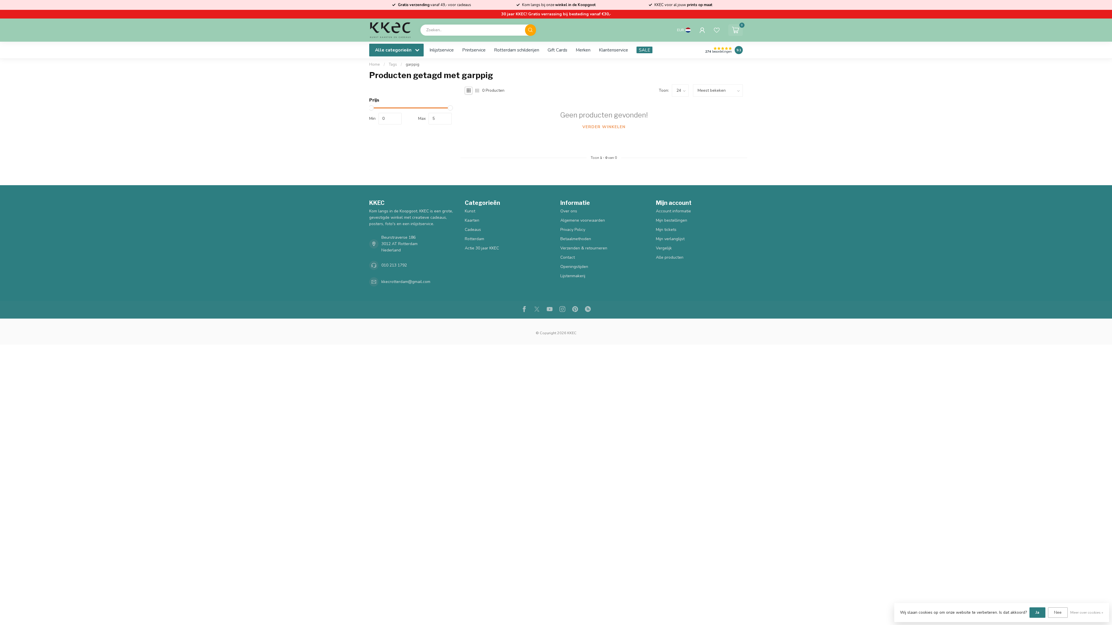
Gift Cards (557, 50)
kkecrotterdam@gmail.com (405, 281)
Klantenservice (613, 50)
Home (374, 64)
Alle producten (669, 257)
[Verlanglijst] (717, 30)
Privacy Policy (572, 229)
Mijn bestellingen (671, 220)
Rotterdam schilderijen (516, 50)
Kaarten (472, 220)
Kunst (470, 211)
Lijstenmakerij (572, 276)
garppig (412, 64)
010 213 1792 (394, 265)
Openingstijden (574, 266)
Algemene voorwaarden (582, 220)
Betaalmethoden (575, 239)
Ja (1037, 612)
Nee (1058, 612)
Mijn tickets (666, 229)
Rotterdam (474, 239)
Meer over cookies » (1086, 612)
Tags (393, 64)
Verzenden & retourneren (583, 248)
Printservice (474, 50)
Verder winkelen (604, 127)
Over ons (568, 211)
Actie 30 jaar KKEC (482, 248)
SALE (644, 50)
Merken (583, 50)
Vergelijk (664, 248)
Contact (567, 257)
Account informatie (673, 211)
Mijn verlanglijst (670, 239)
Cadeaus (473, 229)
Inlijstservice (441, 50)
